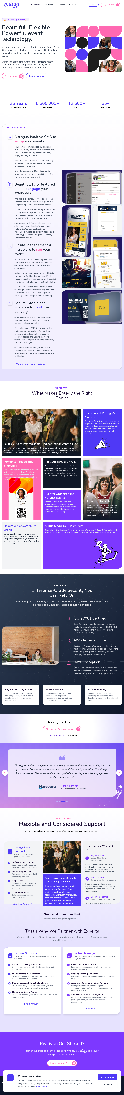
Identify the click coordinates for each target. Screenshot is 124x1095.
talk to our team (56, 735)
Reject (109, 1084)
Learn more (41, 1086)
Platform (34, 5)
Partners (49, 5)
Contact (72, 5)
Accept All (109, 1077)
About (62, 5)
